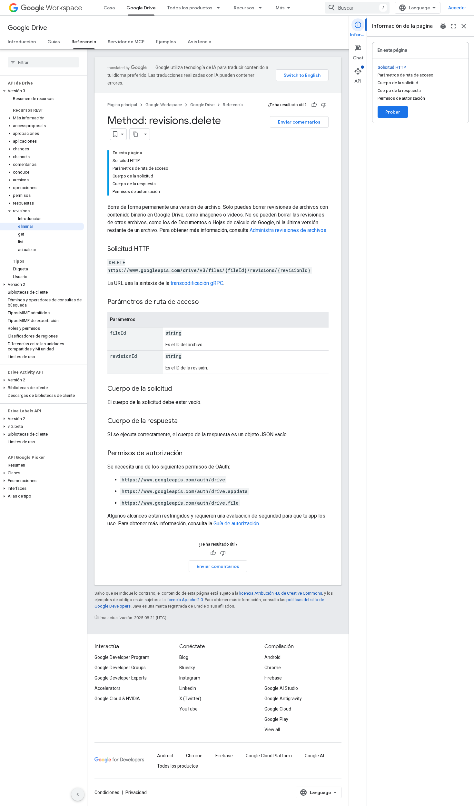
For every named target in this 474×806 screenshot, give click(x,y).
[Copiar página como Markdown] (135, 134)
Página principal (122, 104)
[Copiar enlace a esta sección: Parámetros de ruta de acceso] (205, 302)
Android (272, 657)
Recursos (244, 8)
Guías (53, 42)
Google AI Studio (281, 688)
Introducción (22, 42)
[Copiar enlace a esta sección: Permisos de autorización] (189, 454)
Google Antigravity (283, 698)
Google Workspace (163, 104)
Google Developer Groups (120, 667)
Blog (183, 657)
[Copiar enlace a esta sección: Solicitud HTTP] (156, 249)
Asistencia (199, 42)
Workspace (64, 8)
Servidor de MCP (126, 42)
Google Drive (141, 8)
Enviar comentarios (299, 122)
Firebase (273, 677)
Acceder (457, 7)
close (464, 26)
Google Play (276, 719)
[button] (42, 91)
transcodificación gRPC (197, 283)
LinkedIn (187, 688)
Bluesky (187, 667)
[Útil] (314, 105)
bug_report (443, 26)
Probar (392, 112)
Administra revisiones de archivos (288, 230)
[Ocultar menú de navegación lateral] (77, 794)
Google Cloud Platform (269, 755)
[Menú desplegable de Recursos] (262, 7)
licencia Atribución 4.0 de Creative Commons (280, 593)
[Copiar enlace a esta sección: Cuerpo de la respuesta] (184, 421)
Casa (109, 8)
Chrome (272, 667)
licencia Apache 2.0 (185, 599)
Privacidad (136, 792)
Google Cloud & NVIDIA (117, 698)
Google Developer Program (121, 657)
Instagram (189, 677)
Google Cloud (277, 708)
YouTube (188, 708)
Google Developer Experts (120, 677)
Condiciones (106, 792)
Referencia (84, 42)
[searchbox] (43, 62)
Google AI (314, 755)
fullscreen (453, 26)
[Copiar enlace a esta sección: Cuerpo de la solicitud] (178, 389)
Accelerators (107, 688)
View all (272, 729)
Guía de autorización (236, 523)
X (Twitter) (190, 698)
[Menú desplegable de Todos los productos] (220, 7)
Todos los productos (189, 8)
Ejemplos (166, 42)
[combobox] (357, 8)
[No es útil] (324, 105)
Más (280, 8)
